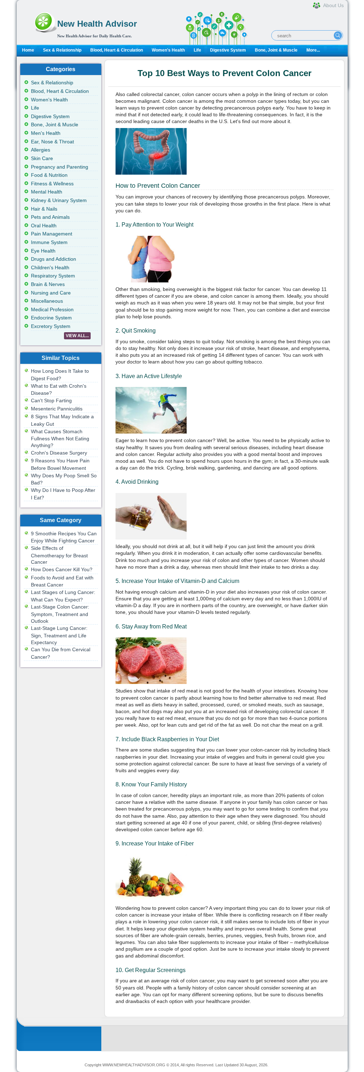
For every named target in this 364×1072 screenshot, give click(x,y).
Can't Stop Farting (51, 400)
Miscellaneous (47, 301)
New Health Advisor (97, 23)
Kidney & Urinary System (59, 200)
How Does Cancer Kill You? (61, 569)
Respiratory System (53, 275)
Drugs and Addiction (53, 259)
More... (313, 50)
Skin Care (42, 158)
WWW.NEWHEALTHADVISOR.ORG (133, 1065)
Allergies (40, 150)
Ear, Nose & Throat (52, 141)
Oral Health (44, 225)
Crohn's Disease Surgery (59, 453)
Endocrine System (51, 317)
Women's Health (168, 50)
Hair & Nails (44, 209)
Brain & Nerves (48, 284)
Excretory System (50, 326)
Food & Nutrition (49, 175)
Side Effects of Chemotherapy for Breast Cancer (59, 555)
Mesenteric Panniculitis (56, 409)
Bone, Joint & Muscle (276, 50)
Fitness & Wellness (52, 183)
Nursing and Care (51, 293)
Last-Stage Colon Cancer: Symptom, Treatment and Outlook (60, 613)
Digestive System (228, 50)
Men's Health (45, 133)
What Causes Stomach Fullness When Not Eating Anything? (60, 438)
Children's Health (50, 267)
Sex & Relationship (62, 50)
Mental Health (46, 192)
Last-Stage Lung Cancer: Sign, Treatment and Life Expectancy (59, 635)
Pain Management (51, 234)
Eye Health (43, 251)
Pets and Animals (50, 217)
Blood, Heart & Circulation (116, 50)
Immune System (49, 242)
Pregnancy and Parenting (59, 167)
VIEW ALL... (77, 335)
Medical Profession (52, 309)
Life (197, 50)
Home (28, 50)
